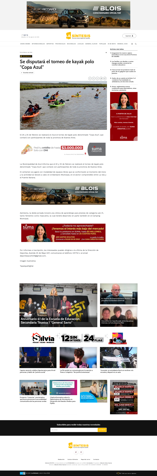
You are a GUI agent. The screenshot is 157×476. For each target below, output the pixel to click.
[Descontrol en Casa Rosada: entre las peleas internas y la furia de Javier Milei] (119, 316)
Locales (81, 43)
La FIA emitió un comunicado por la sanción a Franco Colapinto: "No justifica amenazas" (76, 371)
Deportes (50, 43)
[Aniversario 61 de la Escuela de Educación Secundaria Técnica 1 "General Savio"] (58, 305)
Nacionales (71, 43)
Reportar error (85, 459)
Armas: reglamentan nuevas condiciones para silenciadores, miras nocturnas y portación (124, 88)
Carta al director (73, 459)
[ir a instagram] (81, 452)
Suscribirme (102, 429)
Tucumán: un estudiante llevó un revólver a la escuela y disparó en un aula (116, 371)
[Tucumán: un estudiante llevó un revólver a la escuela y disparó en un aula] (119, 357)
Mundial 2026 (122, 43)
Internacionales (38, 43)
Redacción (61, 459)
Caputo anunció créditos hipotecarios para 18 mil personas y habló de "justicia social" (37, 371)
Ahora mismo (25, 43)
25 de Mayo (112, 43)
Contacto (96, 459)
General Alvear (91, 43)
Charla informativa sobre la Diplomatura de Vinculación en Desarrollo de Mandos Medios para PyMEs (62, 400)
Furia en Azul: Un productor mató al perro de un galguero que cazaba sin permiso (124, 71)
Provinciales (60, 43)
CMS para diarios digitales (129, 473)
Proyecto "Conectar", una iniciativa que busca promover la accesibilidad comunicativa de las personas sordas (33, 399)
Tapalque (102, 43)
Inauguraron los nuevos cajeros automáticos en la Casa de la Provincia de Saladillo (124, 54)
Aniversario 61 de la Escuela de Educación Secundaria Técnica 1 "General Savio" (50, 320)
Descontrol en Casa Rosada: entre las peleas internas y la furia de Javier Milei (117, 322)
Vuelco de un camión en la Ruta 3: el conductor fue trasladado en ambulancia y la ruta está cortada (123, 80)
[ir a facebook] (76, 452)
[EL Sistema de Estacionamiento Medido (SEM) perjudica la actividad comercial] (119, 293)
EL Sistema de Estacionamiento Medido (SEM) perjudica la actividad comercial (118, 300)
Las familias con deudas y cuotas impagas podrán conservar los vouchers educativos (122, 63)
